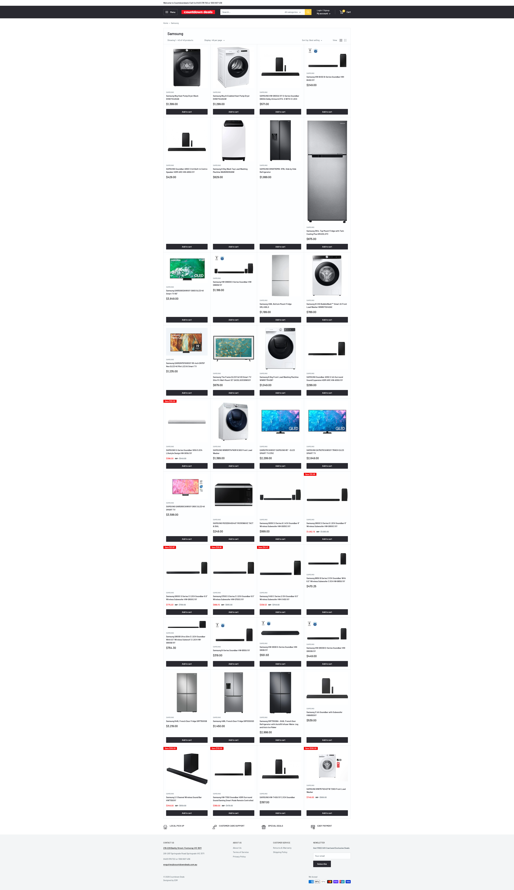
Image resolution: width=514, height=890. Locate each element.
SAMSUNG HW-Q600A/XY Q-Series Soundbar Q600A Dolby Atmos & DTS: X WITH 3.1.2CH (279, 97)
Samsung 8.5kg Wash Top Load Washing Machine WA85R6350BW (230, 170)
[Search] (308, 12)
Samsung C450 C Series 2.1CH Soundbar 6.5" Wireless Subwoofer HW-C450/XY (279, 598)
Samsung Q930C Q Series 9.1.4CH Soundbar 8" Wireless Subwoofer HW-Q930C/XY (279, 524)
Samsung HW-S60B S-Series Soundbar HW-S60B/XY (279, 648)
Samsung (170, 92)
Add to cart (187, 112)
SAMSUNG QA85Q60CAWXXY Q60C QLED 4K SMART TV (185, 508)
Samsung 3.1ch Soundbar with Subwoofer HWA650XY (324, 713)
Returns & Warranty (282, 848)
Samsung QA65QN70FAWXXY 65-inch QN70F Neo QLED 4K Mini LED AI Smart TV (185, 364)
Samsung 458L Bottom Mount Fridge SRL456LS (276, 305)
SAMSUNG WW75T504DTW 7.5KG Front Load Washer (326, 790)
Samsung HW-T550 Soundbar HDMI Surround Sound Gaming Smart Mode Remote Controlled (233, 799)
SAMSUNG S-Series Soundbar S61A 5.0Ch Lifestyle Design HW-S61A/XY (184, 451)
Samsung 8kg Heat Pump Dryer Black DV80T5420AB (182, 97)
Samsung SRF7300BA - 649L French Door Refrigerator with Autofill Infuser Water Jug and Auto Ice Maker (279, 724)
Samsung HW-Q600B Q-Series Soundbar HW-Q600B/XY (326, 649)
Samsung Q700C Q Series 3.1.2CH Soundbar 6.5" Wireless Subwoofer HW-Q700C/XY (233, 598)
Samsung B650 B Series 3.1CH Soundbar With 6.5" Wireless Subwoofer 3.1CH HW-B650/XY (326, 579)
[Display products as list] (345, 40)
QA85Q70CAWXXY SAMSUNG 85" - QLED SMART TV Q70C (277, 451)
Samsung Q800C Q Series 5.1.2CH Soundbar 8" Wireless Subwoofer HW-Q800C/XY (326, 524)
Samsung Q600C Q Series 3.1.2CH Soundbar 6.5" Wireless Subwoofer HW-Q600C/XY (186, 598)
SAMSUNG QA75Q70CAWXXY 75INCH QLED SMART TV (325, 451)
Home (165, 23)
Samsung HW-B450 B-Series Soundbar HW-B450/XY (325, 78)
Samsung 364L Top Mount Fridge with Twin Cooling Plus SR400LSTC (325, 232)
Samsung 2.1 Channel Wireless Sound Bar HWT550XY (184, 799)
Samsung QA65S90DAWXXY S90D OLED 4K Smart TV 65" (185, 292)
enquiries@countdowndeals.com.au (180, 864)
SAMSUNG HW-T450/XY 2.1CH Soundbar (277, 797)
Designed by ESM (170, 880)
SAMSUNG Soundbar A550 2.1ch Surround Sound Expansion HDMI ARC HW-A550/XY (325, 378)
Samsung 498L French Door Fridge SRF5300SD (233, 721)
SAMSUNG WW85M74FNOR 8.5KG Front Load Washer (232, 451)
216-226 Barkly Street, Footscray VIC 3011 (182, 848)
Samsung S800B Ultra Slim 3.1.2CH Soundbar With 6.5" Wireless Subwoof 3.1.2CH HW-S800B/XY (185, 639)
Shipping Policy (280, 852)
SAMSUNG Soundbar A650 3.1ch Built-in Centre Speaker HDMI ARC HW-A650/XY (186, 170)
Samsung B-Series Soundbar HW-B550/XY (231, 650)
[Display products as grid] (341, 40)
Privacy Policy (239, 856)
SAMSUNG (263, 446)
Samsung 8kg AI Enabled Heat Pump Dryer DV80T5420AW (231, 97)
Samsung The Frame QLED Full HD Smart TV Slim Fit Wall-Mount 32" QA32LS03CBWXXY (232, 378)
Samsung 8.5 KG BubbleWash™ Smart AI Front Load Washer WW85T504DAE (327, 305)
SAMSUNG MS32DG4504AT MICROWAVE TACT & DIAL (233, 524)
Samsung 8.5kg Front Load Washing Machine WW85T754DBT (279, 378)
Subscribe (322, 864)
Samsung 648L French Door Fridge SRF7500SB (186, 721)
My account (322, 13)
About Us (237, 848)
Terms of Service (241, 852)
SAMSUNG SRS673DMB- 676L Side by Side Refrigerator (278, 170)
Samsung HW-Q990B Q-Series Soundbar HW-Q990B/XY (232, 283)
